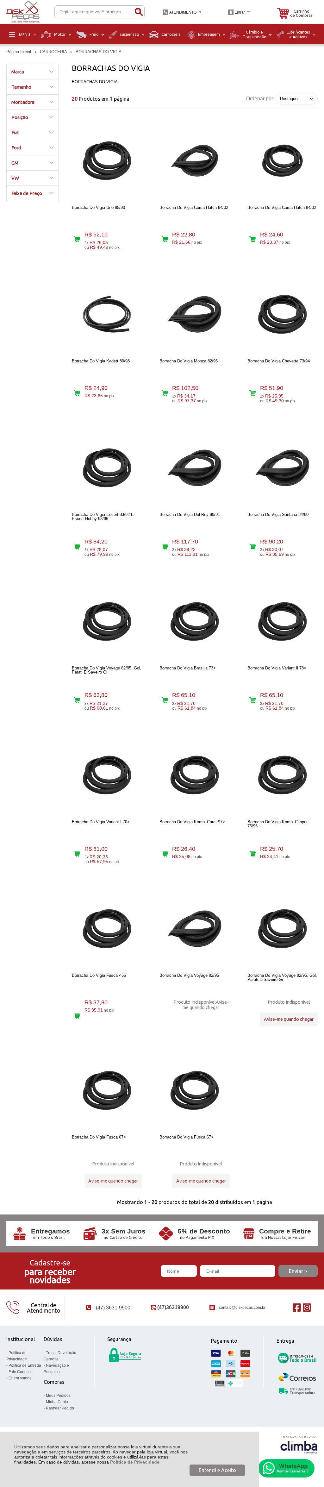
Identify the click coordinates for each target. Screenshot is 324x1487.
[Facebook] (296, 1308)
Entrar (239, 12)
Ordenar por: (260, 98)
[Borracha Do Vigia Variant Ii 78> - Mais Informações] (282, 621)
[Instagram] (306, 1308)
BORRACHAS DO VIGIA (99, 51)
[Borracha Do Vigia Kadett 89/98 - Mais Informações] (106, 314)
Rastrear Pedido (60, 1408)
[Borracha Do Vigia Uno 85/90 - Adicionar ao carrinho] (77, 239)
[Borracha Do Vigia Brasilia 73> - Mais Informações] (194, 621)
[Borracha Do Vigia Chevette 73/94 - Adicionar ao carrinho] (252, 393)
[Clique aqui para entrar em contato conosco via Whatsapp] (286, 1468)
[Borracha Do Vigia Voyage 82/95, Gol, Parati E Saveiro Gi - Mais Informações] (106, 621)
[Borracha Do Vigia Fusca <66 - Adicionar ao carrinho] (77, 1015)
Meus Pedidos (58, 1395)
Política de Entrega (25, 1365)
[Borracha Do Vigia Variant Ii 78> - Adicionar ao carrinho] (252, 700)
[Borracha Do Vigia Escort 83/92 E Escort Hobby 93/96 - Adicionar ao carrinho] (77, 546)
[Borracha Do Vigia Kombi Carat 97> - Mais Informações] (194, 775)
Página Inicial (19, 51)
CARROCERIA (54, 51)
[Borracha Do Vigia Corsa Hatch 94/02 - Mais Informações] (194, 161)
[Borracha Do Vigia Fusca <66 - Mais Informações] (106, 929)
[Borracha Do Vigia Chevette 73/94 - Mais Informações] (282, 314)
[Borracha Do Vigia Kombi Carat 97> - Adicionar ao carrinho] (164, 854)
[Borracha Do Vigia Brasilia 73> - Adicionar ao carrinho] (164, 700)
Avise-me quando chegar (206, 1005)
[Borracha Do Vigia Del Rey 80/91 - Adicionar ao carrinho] (164, 546)
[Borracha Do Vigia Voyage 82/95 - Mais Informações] (194, 929)
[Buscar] (138, 12)
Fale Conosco (21, 1372)
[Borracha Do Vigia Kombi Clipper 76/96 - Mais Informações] (282, 775)
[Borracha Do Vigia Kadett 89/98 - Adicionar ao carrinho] (77, 393)
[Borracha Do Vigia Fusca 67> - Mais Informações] (106, 1090)
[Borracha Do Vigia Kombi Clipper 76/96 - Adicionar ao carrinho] (252, 854)
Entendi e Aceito (217, 1470)
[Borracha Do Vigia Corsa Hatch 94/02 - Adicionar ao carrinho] (164, 239)
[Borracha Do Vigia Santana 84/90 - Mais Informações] (282, 468)
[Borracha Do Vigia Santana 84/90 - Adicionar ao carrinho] (252, 546)
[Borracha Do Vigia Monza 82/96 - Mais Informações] (194, 314)
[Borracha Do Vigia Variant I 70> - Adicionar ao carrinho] (77, 854)
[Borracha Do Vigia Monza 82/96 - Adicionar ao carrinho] (164, 393)
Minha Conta (57, 1402)
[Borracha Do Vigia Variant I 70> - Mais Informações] (106, 775)
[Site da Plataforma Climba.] (299, 1444)
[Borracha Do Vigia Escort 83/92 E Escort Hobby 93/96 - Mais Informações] (106, 468)
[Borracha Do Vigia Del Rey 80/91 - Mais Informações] (194, 468)
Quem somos (20, 1378)
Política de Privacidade (134, 1462)
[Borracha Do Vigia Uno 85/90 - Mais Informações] (106, 161)
